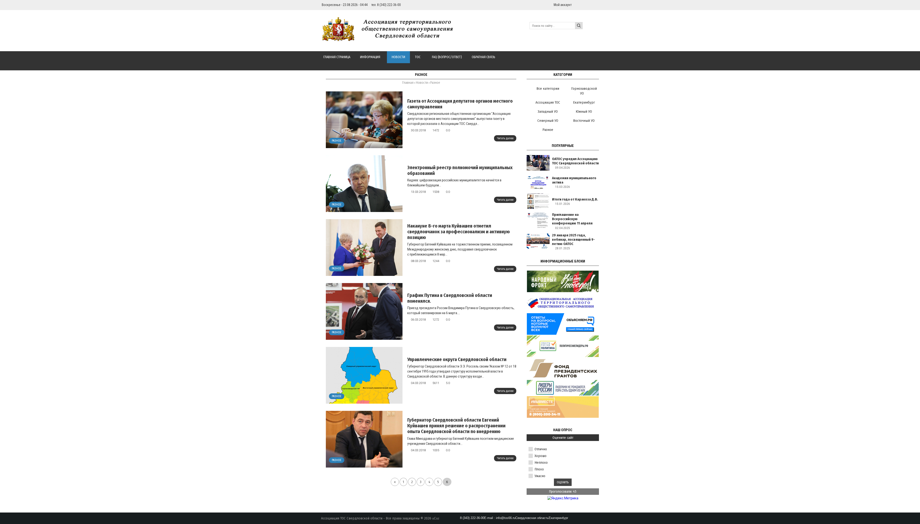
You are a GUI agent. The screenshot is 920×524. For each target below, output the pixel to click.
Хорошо (540, 456)
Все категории (547, 88)
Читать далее (505, 138)
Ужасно (540, 476)
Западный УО (548, 111)
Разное (336, 140)
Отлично (541, 449)
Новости (422, 83)
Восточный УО (584, 120)
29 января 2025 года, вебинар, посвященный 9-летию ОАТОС (573, 239)
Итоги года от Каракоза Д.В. (575, 199)
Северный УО (547, 120)
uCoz (435, 518)
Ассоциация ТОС (547, 102)
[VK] (597, 4)
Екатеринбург (584, 102)
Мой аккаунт (563, 5)
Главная (408, 83)
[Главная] (390, 38)
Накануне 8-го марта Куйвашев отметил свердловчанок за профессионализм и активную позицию (458, 231)
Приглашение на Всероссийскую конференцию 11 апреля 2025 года (572, 221)
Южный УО (584, 111)
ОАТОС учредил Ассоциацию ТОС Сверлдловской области (575, 161)
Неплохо (541, 462)
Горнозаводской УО (584, 90)
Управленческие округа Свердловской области (456, 359)
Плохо (539, 469)
